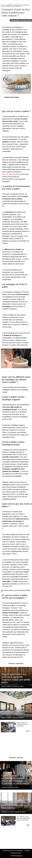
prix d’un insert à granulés (11, 174)
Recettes (4, 787)
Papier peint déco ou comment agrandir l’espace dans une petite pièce (15, 678)
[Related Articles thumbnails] (8, 737)
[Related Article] (16, 705)
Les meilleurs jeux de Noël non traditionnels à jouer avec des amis (23, 818)
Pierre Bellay (15, 20)
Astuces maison (6, 686)
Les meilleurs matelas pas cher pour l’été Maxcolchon (14, 805)
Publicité (27, 850)
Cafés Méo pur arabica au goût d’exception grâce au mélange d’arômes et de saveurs (15, 779)
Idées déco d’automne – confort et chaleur (15, 712)
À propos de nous (16, 853)
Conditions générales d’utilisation (12, 850)
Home (3, 5)
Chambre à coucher (7, 812)
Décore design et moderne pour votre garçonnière (22, 724)
